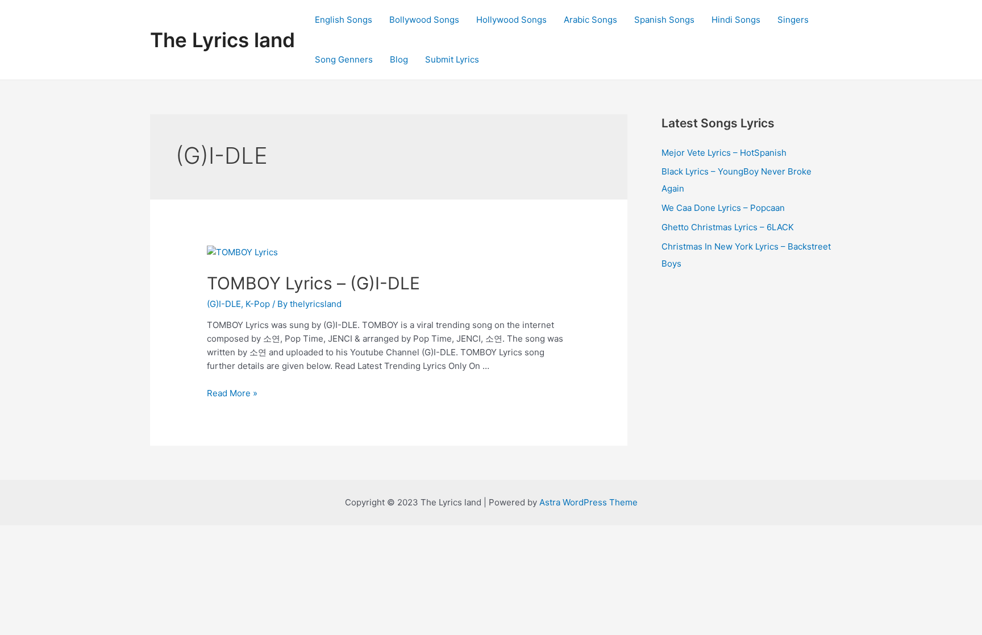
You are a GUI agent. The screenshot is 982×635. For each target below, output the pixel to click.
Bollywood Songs (424, 19)
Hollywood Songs (511, 19)
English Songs (343, 19)
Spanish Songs (664, 19)
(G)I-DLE (224, 303)
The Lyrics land (222, 40)
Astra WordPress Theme (588, 502)
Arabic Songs (590, 19)
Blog (399, 59)
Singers (793, 19)
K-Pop (258, 303)
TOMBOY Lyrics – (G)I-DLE (313, 283)
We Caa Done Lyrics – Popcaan (723, 207)
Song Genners (344, 59)
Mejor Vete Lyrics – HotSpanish (724, 152)
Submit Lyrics (452, 59)
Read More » (232, 393)
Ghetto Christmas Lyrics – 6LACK (727, 227)
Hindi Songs (735, 19)
